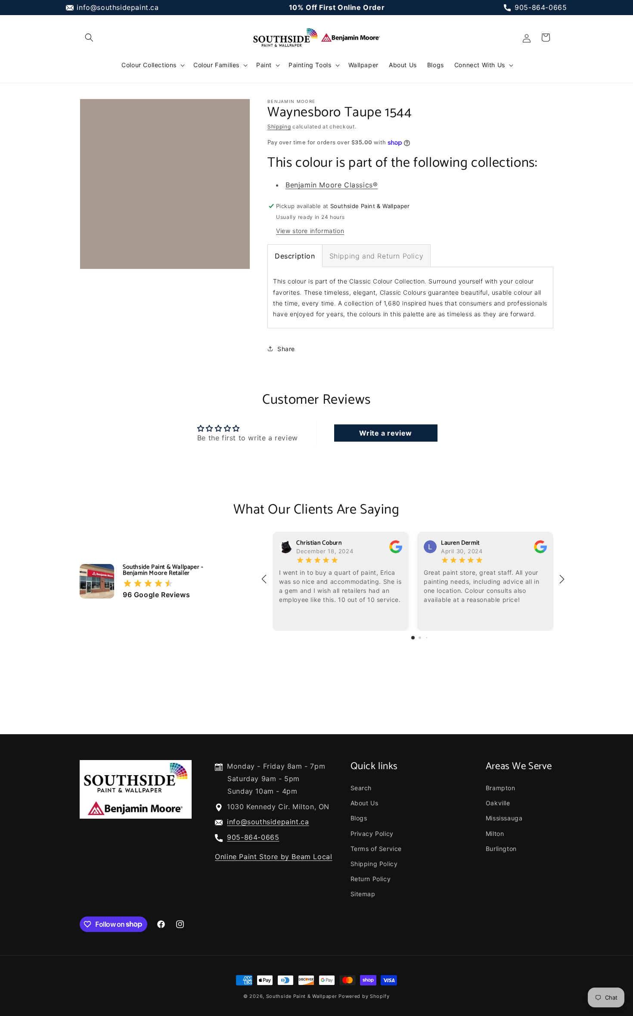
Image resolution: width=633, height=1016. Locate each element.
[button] (89, 37)
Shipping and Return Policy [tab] (376, 256)
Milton (495, 833)
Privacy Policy (372, 833)
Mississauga (504, 818)
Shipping (279, 126)
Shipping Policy (374, 863)
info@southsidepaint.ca (117, 7)
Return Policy (371, 878)
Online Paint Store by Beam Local (273, 856)
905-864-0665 (541, 7)
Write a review (385, 433)
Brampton (500, 788)
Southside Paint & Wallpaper (301, 996)
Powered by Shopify (364, 996)
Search (361, 788)
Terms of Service (376, 848)
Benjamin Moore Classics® (331, 185)
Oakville (498, 803)
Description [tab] (295, 256)
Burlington (501, 848)
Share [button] (286, 348)
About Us (365, 803)
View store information (310, 230)
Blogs (359, 818)
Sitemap (363, 894)
